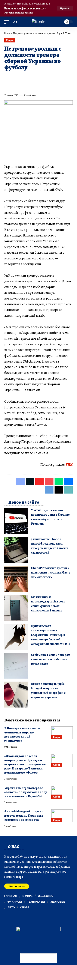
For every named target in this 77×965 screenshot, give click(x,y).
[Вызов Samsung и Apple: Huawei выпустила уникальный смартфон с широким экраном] (16, 695)
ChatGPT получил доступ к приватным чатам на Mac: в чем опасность (50, 572)
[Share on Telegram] (7, 85)
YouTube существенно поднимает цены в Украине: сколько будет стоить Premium (50, 517)
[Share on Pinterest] (30, 77)
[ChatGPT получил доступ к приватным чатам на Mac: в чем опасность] (16, 579)
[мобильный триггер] (8, 22)
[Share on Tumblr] (53, 77)
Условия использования (19, 12)
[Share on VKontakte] (69, 77)
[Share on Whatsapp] (38, 77)
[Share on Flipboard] (23, 77)
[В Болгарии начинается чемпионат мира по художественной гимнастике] (62, 732)
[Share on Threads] (15, 85)
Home (7, 33)
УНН (69, 464)
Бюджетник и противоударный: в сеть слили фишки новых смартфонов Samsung (48, 604)
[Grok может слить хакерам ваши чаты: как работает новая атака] (16, 666)
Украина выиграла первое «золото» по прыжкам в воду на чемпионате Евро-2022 (25, 792)
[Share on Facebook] (7, 77)
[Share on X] (15, 77)
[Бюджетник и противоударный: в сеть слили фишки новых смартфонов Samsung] (16, 608)
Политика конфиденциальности (24, 8)
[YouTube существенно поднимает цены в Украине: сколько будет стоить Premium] (16, 521)
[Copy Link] (23, 85)
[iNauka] (39, 22)
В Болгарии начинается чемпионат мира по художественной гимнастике (22, 734)
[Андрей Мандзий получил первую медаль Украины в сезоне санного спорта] (62, 815)
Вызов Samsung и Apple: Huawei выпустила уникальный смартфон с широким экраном (48, 690)
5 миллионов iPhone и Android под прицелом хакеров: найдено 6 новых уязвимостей (49, 546)
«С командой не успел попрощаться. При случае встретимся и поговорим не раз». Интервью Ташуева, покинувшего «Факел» (25, 764)
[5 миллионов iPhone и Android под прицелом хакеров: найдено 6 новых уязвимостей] (16, 550)
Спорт (9, 40)
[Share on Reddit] (61, 77)
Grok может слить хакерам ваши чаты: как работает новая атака (50, 659)
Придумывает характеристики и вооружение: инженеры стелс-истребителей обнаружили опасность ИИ (50, 635)
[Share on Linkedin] (46, 77)
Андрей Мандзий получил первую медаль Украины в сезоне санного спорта (23, 815)
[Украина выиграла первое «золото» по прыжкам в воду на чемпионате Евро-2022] (62, 792)
